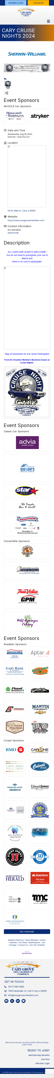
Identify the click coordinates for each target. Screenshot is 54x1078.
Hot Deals (23, 942)
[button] (15, 3)
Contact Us (23, 945)
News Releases (32, 940)
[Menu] (48, 21)
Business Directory (16, 940)
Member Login (43, 1063)
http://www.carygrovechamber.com (26, 220)
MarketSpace (34, 942)
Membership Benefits (39, 1055)
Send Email (13, 232)
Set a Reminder (27, 931)
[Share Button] (6, 93)
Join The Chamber (37, 945)
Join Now (45, 1059)
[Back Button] (5, 79)
